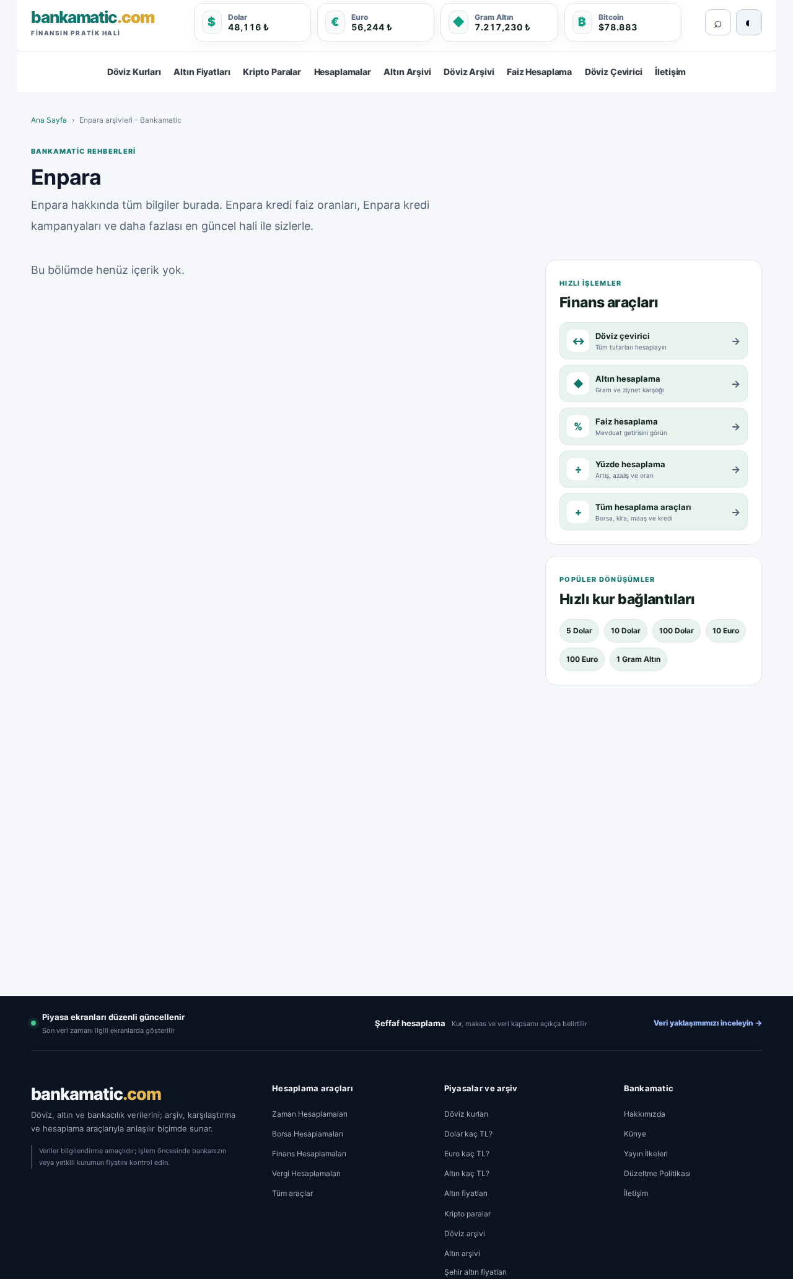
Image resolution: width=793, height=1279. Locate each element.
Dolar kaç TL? (468, 1133)
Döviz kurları (466, 1114)
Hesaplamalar (342, 71)
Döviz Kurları (134, 71)
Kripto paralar (467, 1213)
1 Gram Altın (638, 659)
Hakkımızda (644, 1114)
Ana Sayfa (49, 120)
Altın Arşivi (407, 71)
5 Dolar (579, 630)
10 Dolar (626, 630)
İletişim (670, 71)
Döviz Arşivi (469, 71)
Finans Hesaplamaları (309, 1153)
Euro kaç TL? (466, 1153)
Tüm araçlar (292, 1193)
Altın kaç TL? (466, 1173)
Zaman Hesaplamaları (310, 1114)
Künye (635, 1133)
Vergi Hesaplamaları (306, 1173)
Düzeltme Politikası (657, 1173)
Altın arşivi (462, 1253)
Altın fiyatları (466, 1193)
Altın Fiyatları (201, 71)
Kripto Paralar (272, 71)
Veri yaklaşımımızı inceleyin (708, 1022)
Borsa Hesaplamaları (307, 1133)
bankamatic (96, 1094)
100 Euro (582, 659)
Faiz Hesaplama (539, 71)
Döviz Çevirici (613, 71)
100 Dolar (676, 630)
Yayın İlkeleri (646, 1153)
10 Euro (725, 630)
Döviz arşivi (464, 1233)
